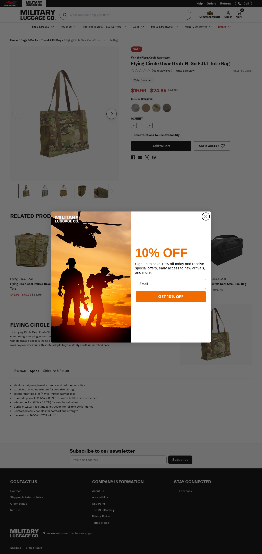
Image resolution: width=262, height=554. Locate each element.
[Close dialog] (205, 216)
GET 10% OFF (171, 297)
